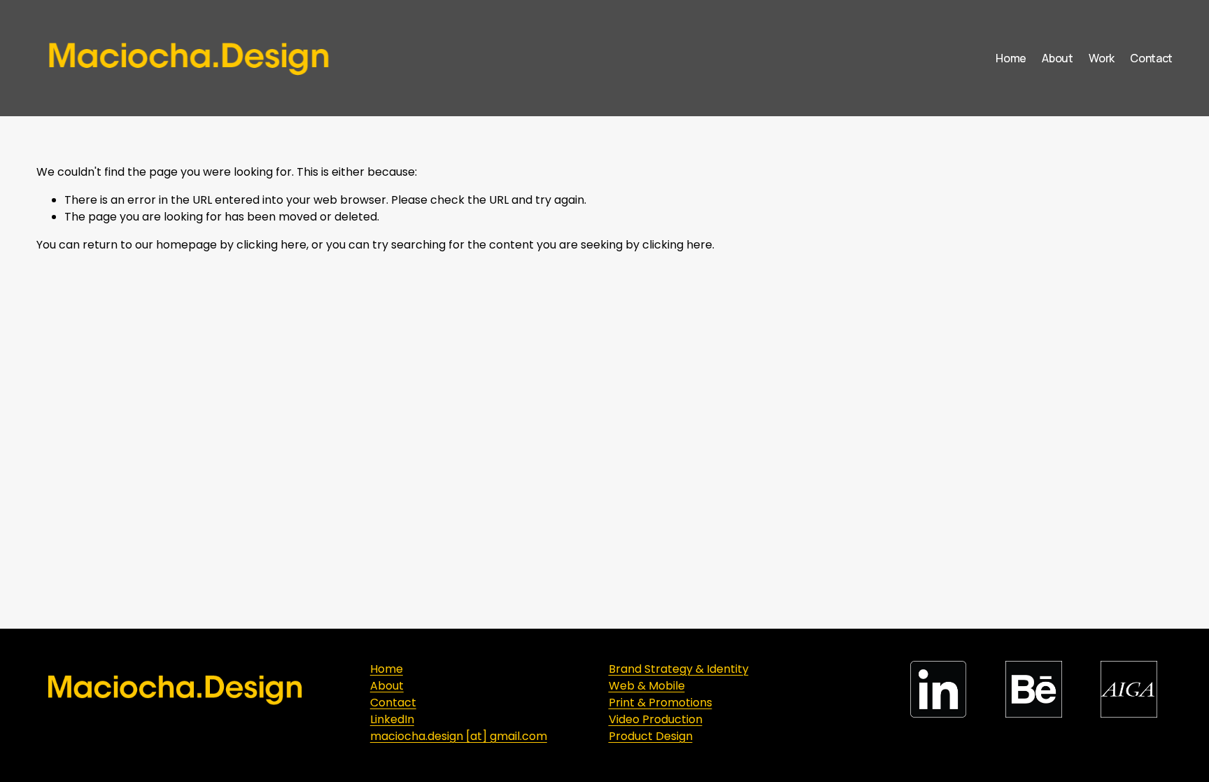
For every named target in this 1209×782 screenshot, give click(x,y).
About (1057, 58)
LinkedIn (392, 719)
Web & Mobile (647, 686)
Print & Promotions (660, 702)
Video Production (655, 719)
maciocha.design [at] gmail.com (458, 736)
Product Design (651, 736)
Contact (1151, 58)
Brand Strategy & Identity (679, 669)
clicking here (271, 245)
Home (1011, 58)
